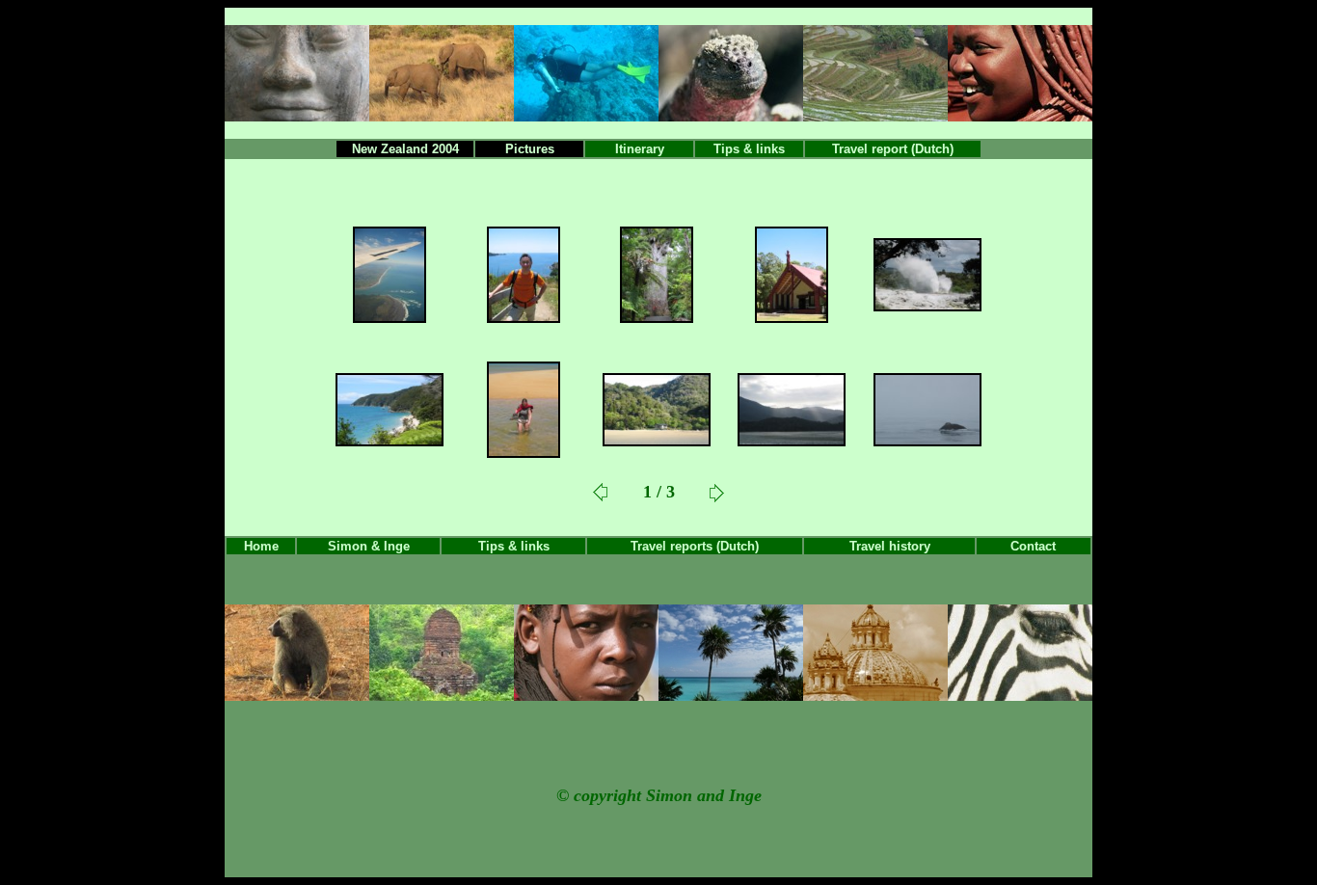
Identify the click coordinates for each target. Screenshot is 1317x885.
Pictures (529, 149)
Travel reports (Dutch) (695, 546)
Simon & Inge (369, 546)
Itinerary (639, 149)
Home (261, 546)
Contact (1033, 546)
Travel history (889, 546)
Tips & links (749, 149)
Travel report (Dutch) (893, 149)
